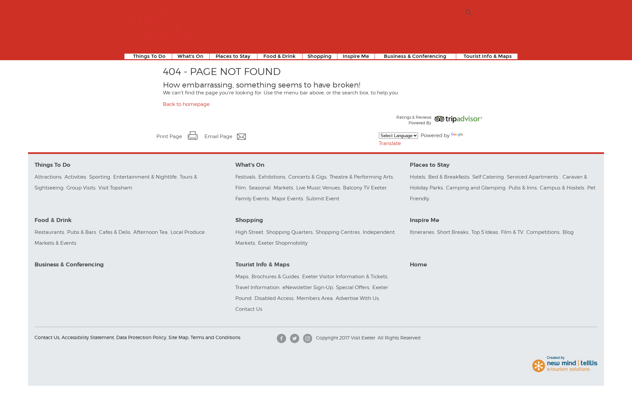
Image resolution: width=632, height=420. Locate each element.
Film (240, 188)
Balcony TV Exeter (365, 188)
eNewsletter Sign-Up (307, 287)
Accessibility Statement (88, 337)
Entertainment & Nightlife (145, 177)
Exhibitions (271, 177)
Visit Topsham (115, 188)
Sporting (99, 177)
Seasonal (260, 188)
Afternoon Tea (150, 232)
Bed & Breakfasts (448, 177)
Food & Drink (279, 56)
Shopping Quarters (289, 232)
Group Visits (80, 188)
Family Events (252, 199)
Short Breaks (452, 232)
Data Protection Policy (141, 337)
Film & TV (512, 232)
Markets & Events (55, 243)
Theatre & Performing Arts (361, 177)
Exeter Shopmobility (283, 243)
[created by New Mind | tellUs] (564, 371)
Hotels (417, 177)
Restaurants (49, 232)
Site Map (178, 337)
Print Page (169, 136)
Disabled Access (274, 298)
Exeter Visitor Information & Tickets (344, 277)
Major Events (287, 199)
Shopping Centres (338, 232)
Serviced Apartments (533, 177)
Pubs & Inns (523, 188)
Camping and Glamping (476, 188)
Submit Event (322, 199)
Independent (379, 232)
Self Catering (488, 177)
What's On (190, 56)
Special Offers (352, 287)
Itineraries (422, 232)
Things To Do (149, 56)
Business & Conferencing (415, 56)
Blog (568, 232)
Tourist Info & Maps (487, 56)
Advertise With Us (357, 298)
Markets (283, 188)
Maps (242, 277)
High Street (249, 232)
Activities (75, 177)
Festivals (245, 177)
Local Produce (188, 232)
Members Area (315, 298)
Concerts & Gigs (307, 177)
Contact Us (249, 309)
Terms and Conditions (215, 337)
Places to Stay (233, 56)
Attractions (48, 177)
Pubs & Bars (81, 232)
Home (418, 264)
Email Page (218, 136)
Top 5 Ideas (484, 232)
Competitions (543, 232)
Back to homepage (186, 104)
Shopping (319, 56)
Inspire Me (356, 56)
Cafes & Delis (114, 232)
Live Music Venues (318, 188)
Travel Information (257, 287)
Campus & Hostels (562, 188)
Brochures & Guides (275, 277)
